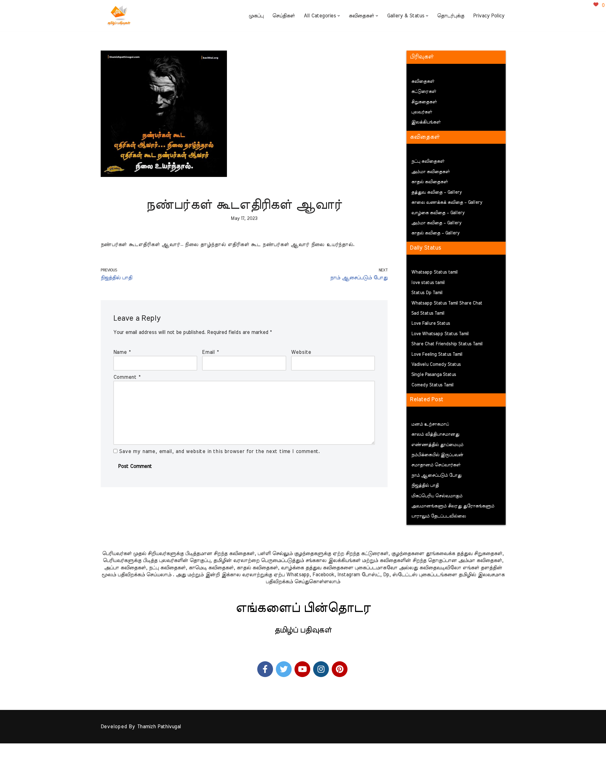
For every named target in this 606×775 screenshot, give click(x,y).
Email (210, 352)
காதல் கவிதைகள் (429, 182)
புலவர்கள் (421, 112)
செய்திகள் (283, 15)
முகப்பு (256, 15)
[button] (338, 16)
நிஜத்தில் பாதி (425, 485)
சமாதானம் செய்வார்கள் (435, 465)
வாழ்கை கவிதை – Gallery (438, 213)
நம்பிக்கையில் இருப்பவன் (437, 455)
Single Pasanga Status (433, 374)
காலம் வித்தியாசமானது (435, 434)
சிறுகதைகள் (424, 102)
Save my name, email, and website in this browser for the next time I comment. (219, 451)
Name (122, 352)
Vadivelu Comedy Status (436, 364)
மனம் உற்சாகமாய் (430, 424)
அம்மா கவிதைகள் (430, 172)
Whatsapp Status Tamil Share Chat (446, 303)
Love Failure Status (430, 323)
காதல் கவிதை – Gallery (435, 233)
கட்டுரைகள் (423, 91)
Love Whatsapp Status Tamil (440, 334)
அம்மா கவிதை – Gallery (436, 223)
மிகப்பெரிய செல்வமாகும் (436, 496)
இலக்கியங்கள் (426, 122)
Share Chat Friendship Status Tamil (447, 344)
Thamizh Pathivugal (159, 726)
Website (301, 352)
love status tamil (428, 283)
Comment (126, 377)
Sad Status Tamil (427, 313)
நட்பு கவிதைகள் (427, 161)
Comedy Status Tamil (432, 385)
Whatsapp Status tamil (434, 272)
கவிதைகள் (422, 81)
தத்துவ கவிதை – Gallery (436, 192)
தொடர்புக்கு (450, 15)
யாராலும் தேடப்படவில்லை (438, 516)
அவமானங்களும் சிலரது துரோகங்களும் (452, 506)
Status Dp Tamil (427, 293)
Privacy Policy (488, 15)
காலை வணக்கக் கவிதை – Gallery (446, 202)
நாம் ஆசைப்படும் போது (436, 475)
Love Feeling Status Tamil (436, 354)
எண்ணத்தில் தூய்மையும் (437, 445)
